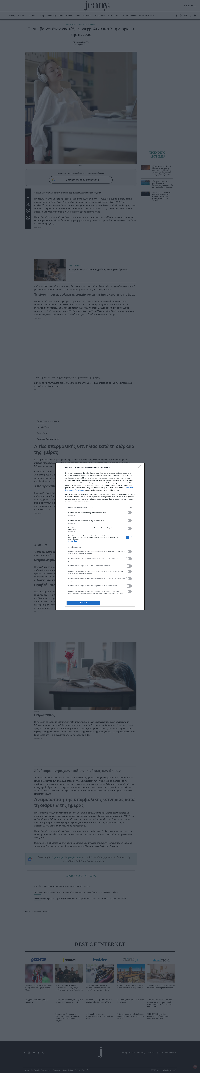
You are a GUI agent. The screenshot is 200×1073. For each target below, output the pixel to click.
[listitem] (100, 507)
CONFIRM (83, 603)
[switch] (129, 512)
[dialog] (100, 536)
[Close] (140, 467)
